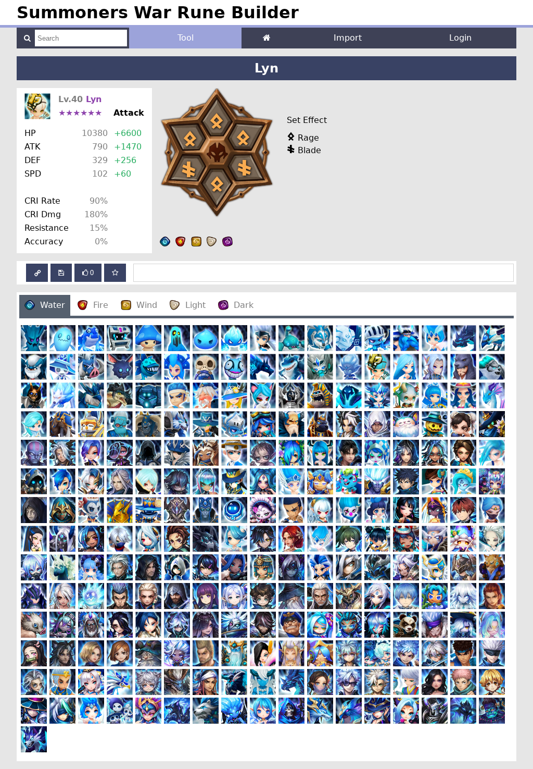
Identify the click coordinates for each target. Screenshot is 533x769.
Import (348, 38)
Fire (100, 305)
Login (460, 38)
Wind (146, 305)
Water (52, 305)
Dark (243, 305)
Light (195, 305)
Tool (185, 38)
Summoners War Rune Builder (158, 12)
